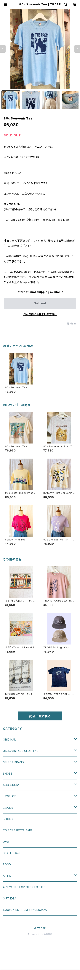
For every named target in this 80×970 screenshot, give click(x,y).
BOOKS (8, 819)
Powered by (36, 934)
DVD (6, 841)
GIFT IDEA (9, 898)
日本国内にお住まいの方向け (40, 314)
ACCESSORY (11, 784)
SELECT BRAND (13, 762)
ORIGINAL (9, 739)
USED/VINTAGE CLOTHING (21, 750)
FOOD (7, 864)
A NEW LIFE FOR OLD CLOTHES (24, 887)
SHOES (7, 773)
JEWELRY (9, 796)
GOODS (8, 807)
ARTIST (8, 875)
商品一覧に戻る (40, 716)
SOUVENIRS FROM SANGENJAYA (25, 909)
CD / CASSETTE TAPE (18, 830)
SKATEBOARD (12, 853)
